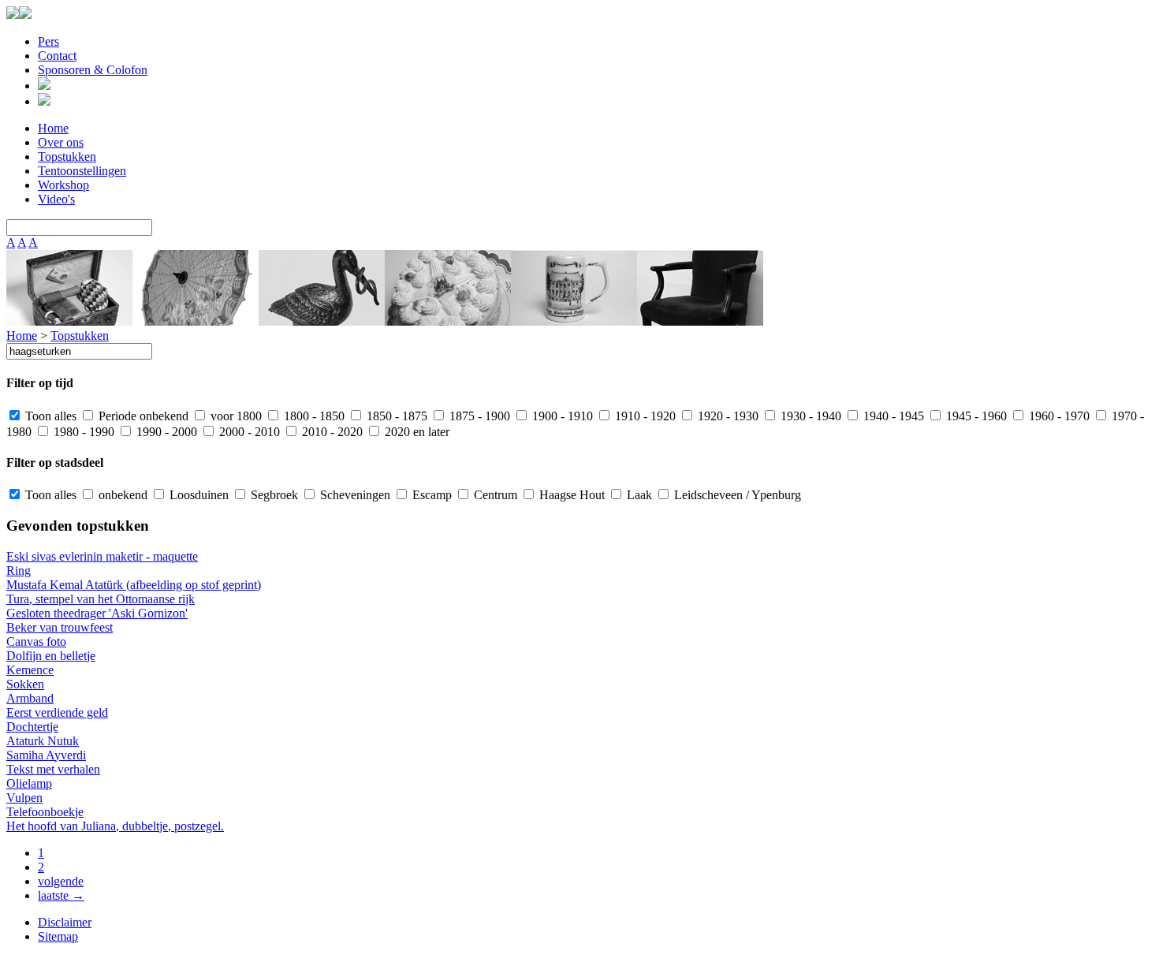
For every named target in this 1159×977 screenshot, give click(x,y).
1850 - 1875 (395, 416)
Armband (30, 698)
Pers (48, 41)
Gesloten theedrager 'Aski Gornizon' (97, 613)
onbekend (121, 495)
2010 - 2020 (331, 431)
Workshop (63, 185)
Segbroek (273, 495)
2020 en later (415, 431)
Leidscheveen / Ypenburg (736, 495)
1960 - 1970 (1058, 416)
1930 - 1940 (809, 416)
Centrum (494, 495)
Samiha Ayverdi (46, 755)
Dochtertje (32, 726)
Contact (57, 55)
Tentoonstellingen (82, 170)
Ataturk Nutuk (42, 741)
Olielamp (29, 783)
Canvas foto (36, 641)
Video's (56, 199)
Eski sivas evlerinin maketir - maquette (102, 556)
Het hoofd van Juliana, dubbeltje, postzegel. (115, 826)
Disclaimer (64, 922)
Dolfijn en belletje (50, 655)
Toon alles (49, 416)
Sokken (25, 684)
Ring (18, 570)
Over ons (61, 142)
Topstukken (67, 156)
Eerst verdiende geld (57, 712)
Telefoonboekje (45, 812)
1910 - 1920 (644, 416)
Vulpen (24, 797)
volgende (61, 881)
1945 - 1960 (975, 416)
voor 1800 (234, 416)
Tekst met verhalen (53, 769)
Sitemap (58, 936)
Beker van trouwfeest (59, 627)
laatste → (61, 895)
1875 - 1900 (478, 416)
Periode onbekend (141, 416)
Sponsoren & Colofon (92, 69)
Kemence (30, 670)
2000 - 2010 (248, 431)
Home (53, 128)
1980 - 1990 (82, 431)
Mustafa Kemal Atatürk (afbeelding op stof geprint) (133, 584)
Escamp (430, 495)
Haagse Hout (570, 495)
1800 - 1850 (313, 416)
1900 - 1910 (561, 416)
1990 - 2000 (165, 431)
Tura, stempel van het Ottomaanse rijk (100, 599)
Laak (638, 495)
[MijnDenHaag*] (12, 14)
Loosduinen (197, 495)
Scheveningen (353, 495)
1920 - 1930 (726, 416)
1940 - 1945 (892, 416)
